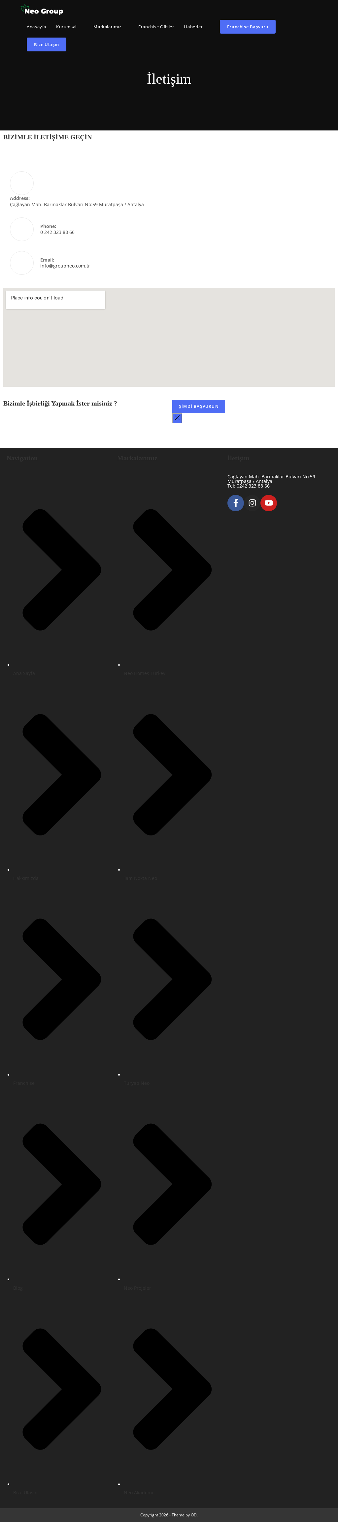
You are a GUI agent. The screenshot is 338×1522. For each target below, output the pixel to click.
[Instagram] (252, 503)
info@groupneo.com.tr (65, 266)
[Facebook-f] (235, 503)
